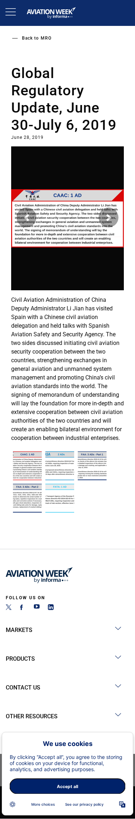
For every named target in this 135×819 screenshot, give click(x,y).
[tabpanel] (67, 295)
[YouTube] (37, 608)
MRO (46, 38)
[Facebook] (23, 608)
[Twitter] (9, 608)
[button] (26, 217)
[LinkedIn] (51, 608)
